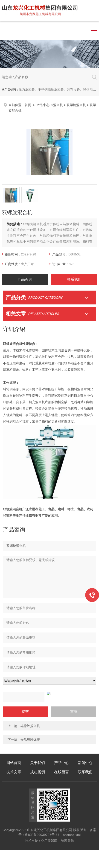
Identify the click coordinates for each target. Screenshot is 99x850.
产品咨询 (24, 279)
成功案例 (37, 772)
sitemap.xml (72, 835)
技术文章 (13, 772)
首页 (28, 105)
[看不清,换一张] (49, 693)
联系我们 (74, 279)
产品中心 (43, 105)
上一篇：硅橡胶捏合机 (24, 726)
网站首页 (13, 763)
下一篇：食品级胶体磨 (24, 740)
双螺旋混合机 (76, 105)
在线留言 (61, 772)
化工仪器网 (49, 841)
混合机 (58, 105)
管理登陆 (67, 841)
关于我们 (37, 763)
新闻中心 (85, 763)
